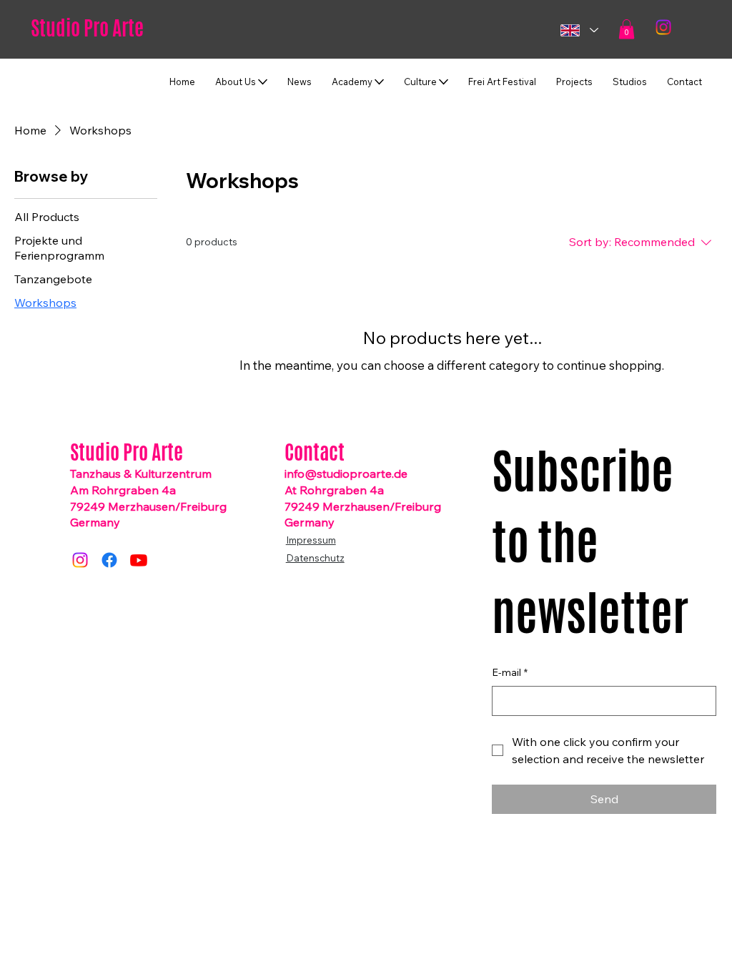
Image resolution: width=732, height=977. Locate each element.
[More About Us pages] (262, 82)
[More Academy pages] (379, 82)
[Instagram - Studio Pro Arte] (80, 560)
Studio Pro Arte (87, 28)
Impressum (311, 540)
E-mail (510, 672)
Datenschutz (315, 557)
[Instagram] (663, 27)
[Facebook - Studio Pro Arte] (109, 560)
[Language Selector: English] (579, 30)
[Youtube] (139, 560)
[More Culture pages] (443, 82)
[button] (626, 29)
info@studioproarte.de (346, 473)
